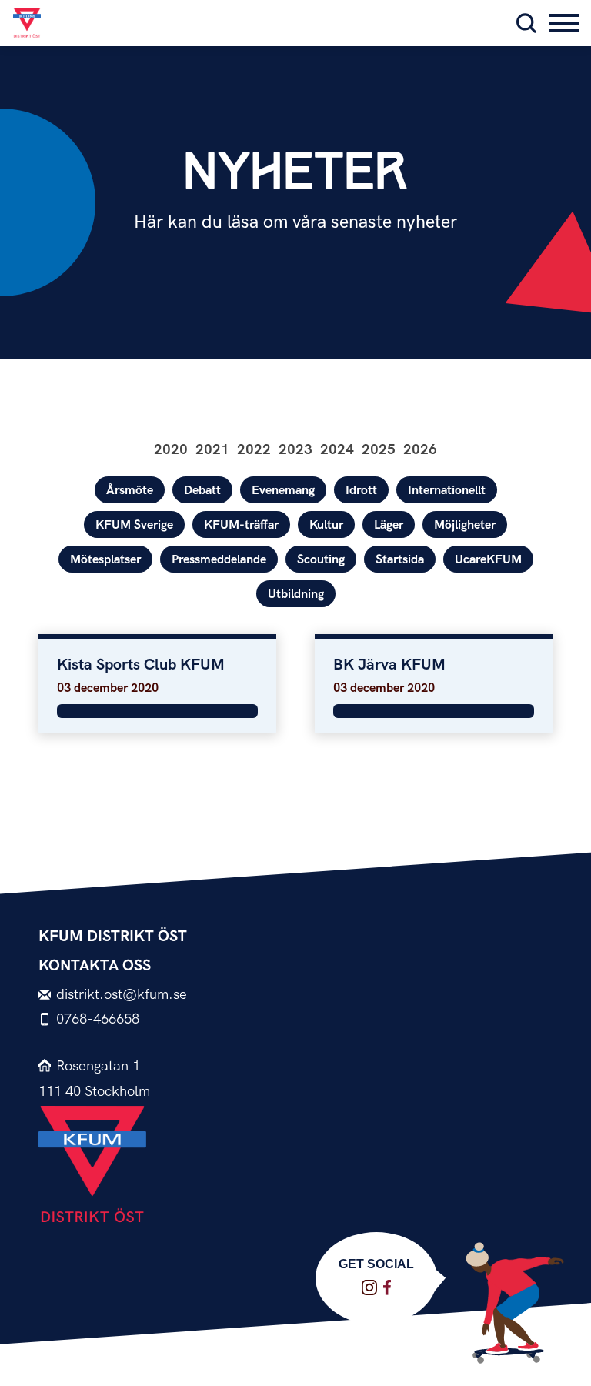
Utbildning (296, 594)
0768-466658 (97, 1019)
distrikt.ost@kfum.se (121, 995)
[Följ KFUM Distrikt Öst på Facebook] (387, 1287)
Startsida (400, 560)
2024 (337, 450)
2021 (212, 450)
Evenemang (283, 490)
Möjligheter (465, 525)
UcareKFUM (488, 560)
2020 (171, 450)
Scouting (321, 560)
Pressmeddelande (219, 560)
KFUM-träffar (241, 525)
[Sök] (526, 23)
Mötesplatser (105, 560)
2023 (295, 450)
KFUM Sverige (134, 525)
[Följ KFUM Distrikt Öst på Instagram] (369, 1287)
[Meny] (564, 23)
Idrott (361, 490)
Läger (388, 525)
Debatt (202, 490)
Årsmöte (129, 490)
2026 (420, 450)
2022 (254, 450)
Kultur (326, 525)
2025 (379, 450)
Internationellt (447, 490)
